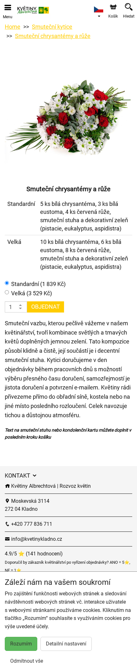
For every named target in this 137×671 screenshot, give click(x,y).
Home (12, 26)
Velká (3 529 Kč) (31, 293)
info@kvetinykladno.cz (36, 539)
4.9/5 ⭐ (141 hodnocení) (34, 554)
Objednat (45, 306)
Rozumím (21, 644)
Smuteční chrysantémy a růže (52, 36)
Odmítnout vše (26, 661)
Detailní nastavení (66, 644)
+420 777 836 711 (31, 524)
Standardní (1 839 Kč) (38, 284)
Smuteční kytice (52, 26)
